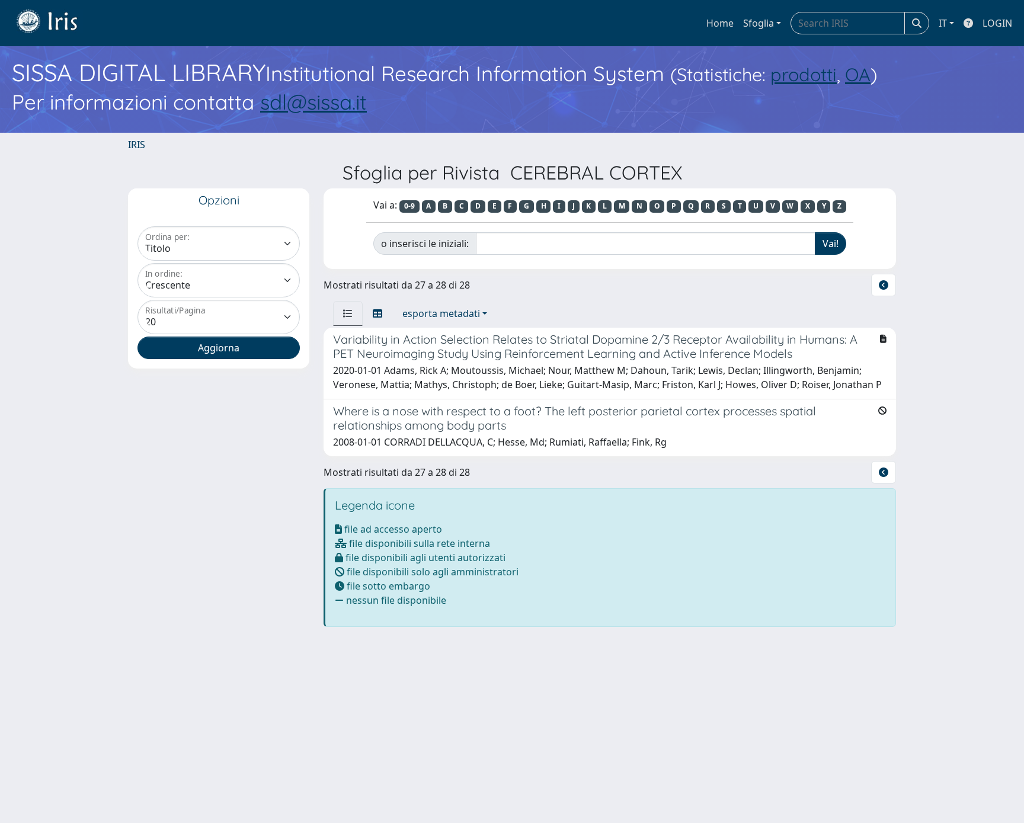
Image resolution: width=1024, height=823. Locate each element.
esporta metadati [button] (441, 313)
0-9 (409, 206)
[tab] (348, 313)
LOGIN (997, 23)
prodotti (803, 74)
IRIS (136, 144)
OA (858, 74)
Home (720, 23)
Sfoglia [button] (758, 23)
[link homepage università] (55, 23)
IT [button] (943, 23)
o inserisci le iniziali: (425, 243)
